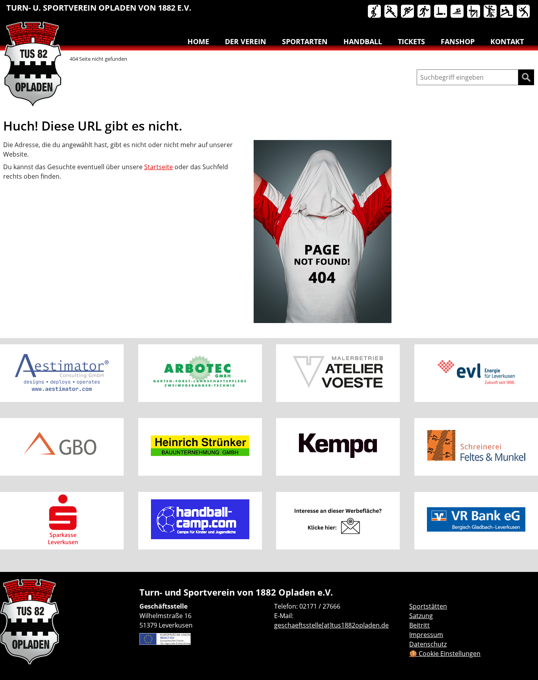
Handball (391, 12)
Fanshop (458, 41)
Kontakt (507, 41)
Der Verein (245, 41)
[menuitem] (375, 13)
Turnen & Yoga (474, 12)
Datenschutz (428, 644)
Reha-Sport (441, 12)
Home (198, 41)
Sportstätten (428, 606)
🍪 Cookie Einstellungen (444, 653)
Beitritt (419, 625)
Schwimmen (458, 12)
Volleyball (507, 12)
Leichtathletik (408, 12)
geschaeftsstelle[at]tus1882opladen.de (331, 625)
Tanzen (491, 12)
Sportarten (305, 41)
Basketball (375, 12)
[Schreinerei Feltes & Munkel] (476, 447)
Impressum (426, 634)
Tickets (411, 41)
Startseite (158, 167)
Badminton (524, 12)
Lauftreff (424, 12)
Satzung (421, 615)
